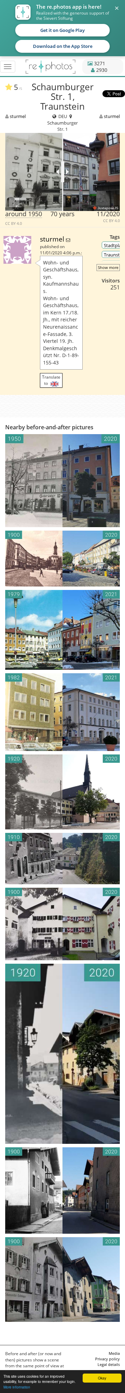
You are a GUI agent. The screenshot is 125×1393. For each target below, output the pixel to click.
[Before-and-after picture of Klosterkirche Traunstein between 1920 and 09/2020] (62, 791)
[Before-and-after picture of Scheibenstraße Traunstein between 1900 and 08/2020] (62, 1279)
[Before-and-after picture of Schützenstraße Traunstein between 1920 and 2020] (62, 1054)
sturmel (18, 116)
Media (114, 1353)
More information (16, 1387)
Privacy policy (107, 1358)
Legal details (109, 1364)
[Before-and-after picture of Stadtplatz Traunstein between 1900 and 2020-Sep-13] (62, 559)
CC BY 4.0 (13, 223)
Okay (102, 1378)
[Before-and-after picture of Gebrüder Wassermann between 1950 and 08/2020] (62, 480)
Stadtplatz (114, 245)
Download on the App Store (62, 46)
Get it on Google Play (62, 30)
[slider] (62, 171)
